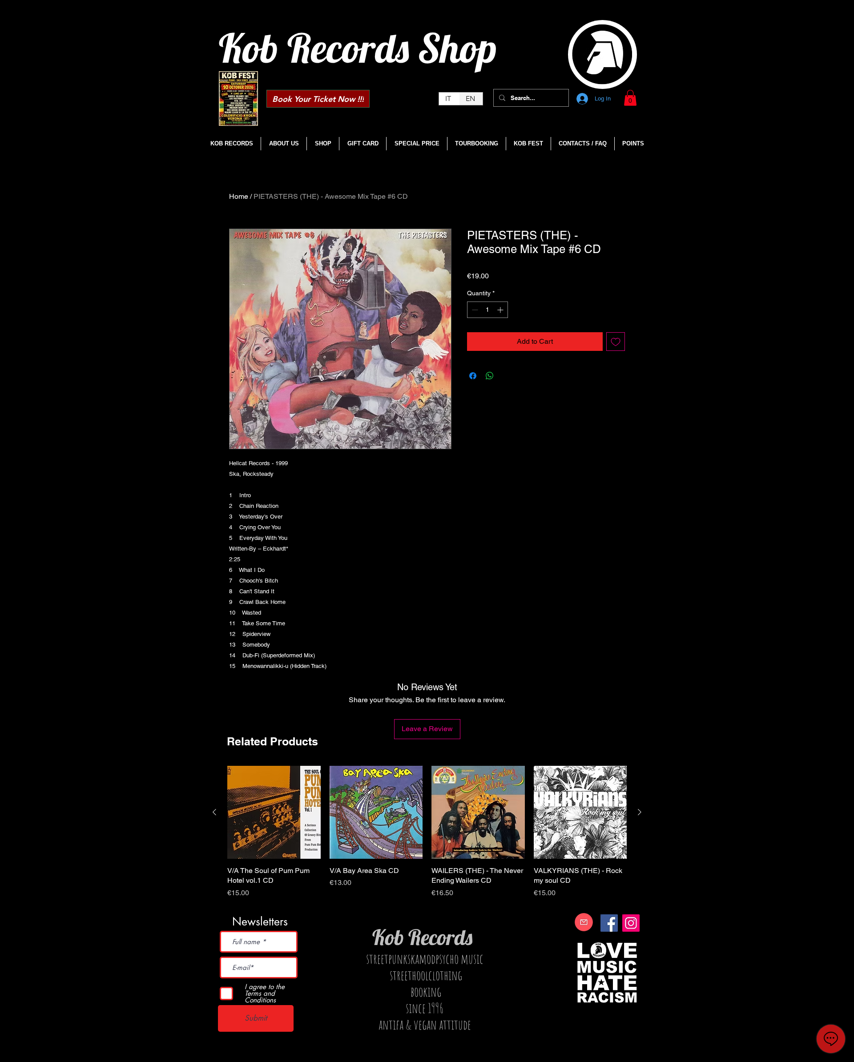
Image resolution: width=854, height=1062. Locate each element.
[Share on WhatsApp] (489, 375)
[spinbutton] (487, 310)
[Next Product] (639, 812)
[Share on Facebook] (472, 375)
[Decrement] (473, 310)
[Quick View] (274, 812)
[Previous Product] (214, 812)
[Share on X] (506, 375)
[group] (427, 837)
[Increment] (501, 310)
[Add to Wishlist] (615, 341)
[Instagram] (631, 923)
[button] (630, 98)
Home (238, 196)
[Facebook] (609, 923)
